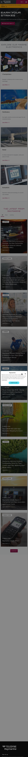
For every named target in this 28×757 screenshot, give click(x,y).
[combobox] (22, 374)
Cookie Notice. (4, 379)
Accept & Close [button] (14, 382)
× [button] (25, 374)
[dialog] (14, 378)
